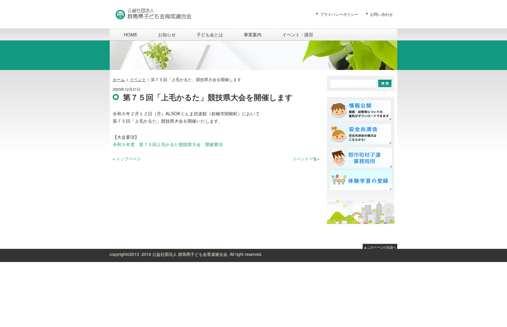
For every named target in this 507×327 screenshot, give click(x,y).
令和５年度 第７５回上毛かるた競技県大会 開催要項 (168, 144)
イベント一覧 (305, 159)
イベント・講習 (297, 34)
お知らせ (167, 34)
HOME (130, 34)
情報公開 (361, 110)
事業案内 (252, 34)
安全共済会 (361, 134)
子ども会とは (210, 34)
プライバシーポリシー (339, 14)
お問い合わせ (381, 14)
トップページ (128, 159)
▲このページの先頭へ (380, 247)
